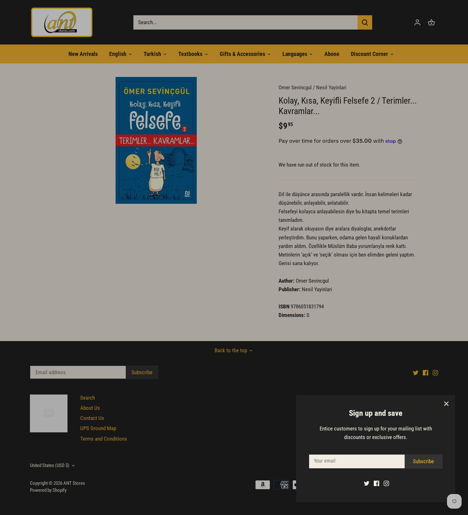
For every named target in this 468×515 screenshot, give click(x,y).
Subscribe (423, 461)
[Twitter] (366, 483)
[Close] (446, 404)
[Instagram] (386, 483)
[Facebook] (376, 483)
